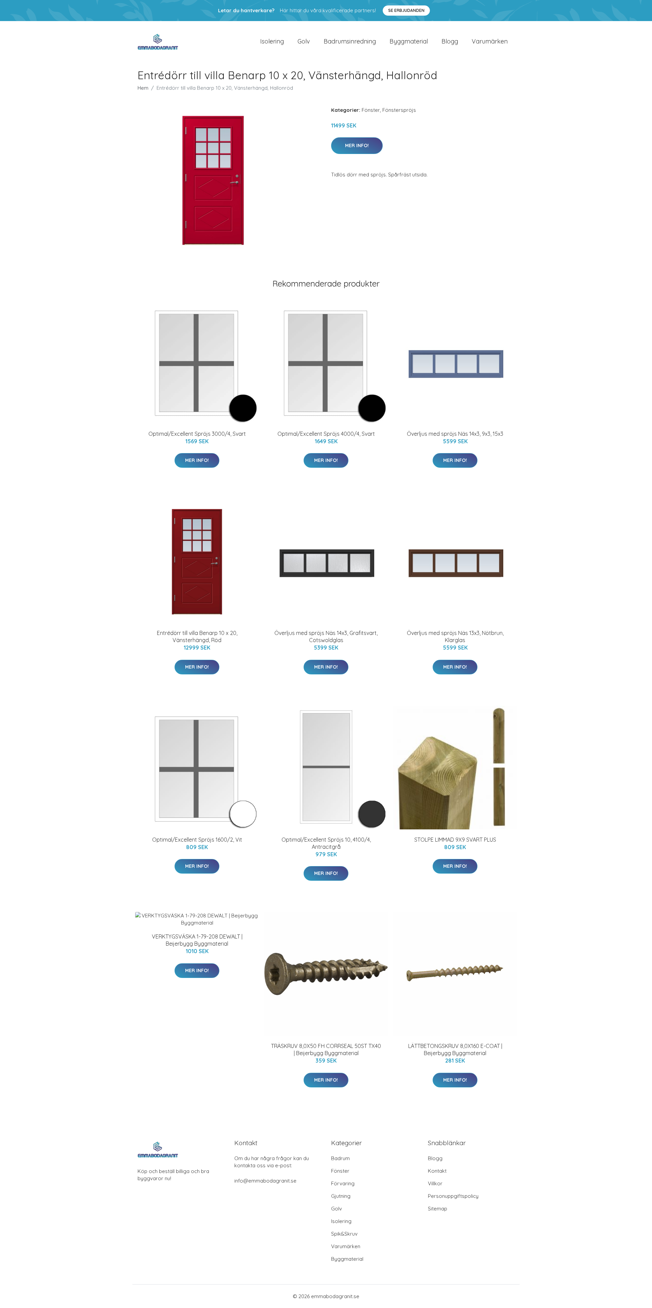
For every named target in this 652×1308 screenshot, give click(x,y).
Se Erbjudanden (406, 10)
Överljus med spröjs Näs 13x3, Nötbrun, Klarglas (455, 636)
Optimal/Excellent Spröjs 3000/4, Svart (197, 433)
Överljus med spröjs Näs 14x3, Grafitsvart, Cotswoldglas (326, 636)
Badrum (340, 1158)
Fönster (371, 110)
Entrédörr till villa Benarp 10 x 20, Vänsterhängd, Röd (197, 636)
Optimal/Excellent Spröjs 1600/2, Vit (197, 839)
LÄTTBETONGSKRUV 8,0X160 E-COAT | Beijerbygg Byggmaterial (455, 1049)
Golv (303, 41)
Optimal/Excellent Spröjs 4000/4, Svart (326, 433)
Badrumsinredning (350, 41)
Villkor (435, 1183)
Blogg (449, 41)
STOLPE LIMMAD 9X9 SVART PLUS (455, 839)
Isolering (272, 41)
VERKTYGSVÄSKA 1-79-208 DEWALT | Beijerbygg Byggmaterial (197, 940)
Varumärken (490, 41)
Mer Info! (357, 145)
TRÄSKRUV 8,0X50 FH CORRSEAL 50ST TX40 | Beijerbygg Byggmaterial (326, 1049)
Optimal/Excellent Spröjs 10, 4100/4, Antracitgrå (326, 843)
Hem (143, 88)
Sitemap (437, 1208)
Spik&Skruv (344, 1233)
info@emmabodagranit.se (265, 1180)
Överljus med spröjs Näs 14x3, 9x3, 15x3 (455, 433)
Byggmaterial (409, 41)
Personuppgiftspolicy (453, 1196)
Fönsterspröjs (399, 110)
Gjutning (340, 1196)
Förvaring (343, 1183)
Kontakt (437, 1171)
